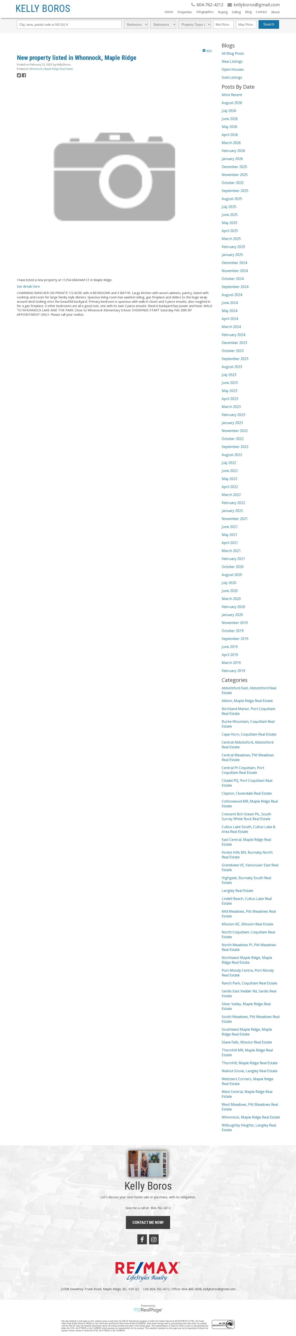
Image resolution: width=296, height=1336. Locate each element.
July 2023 (229, 374)
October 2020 (233, 566)
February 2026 (233, 150)
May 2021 (229, 534)
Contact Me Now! (148, 1222)
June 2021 (230, 526)
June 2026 (230, 118)
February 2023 (233, 414)
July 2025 (229, 206)
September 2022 (235, 446)
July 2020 (229, 582)
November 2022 (235, 430)
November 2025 (235, 174)
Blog (248, 12)
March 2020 (231, 598)
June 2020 (230, 590)
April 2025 (230, 230)
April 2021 (230, 542)
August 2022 (232, 454)
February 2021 (233, 558)
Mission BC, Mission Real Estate (247, 924)
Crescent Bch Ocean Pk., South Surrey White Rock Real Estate (246, 816)
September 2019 (235, 638)
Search (268, 24)
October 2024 (233, 278)
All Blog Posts (233, 53)
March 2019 (231, 662)
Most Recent (232, 94)
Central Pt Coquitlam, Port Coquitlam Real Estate (243, 770)
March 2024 (231, 326)
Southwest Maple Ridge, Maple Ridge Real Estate (247, 1032)
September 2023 (235, 358)
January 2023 (232, 422)
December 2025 (234, 166)
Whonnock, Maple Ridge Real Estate (51, 69)
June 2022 (230, 470)
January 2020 (232, 614)
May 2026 (229, 126)
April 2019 (230, 654)
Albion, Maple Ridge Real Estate (247, 700)
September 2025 (235, 190)
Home (168, 12)
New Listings (232, 61)
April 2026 (230, 134)
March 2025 (231, 238)
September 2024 (235, 286)
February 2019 (233, 670)
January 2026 (232, 158)
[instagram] (154, 1239)
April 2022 (230, 486)
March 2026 (231, 142)
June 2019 (230, 646)
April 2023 (230, 398)
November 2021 (235, 518)
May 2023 (229, 390)
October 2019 (233, 630)
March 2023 (231, 406)
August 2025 (232, 198)
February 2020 (233, 606)
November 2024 (235, 270)
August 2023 (232, 366)
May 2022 (229, 478)
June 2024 (230, 302)
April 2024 (230, 318)
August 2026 (232, 102)
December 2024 (234, 262)
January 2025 (232, 254)
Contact (261, 12)
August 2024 (232, 294)
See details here (28, 286)
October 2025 (233, 182)
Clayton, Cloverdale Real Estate (247, 793)
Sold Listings (232, 77)
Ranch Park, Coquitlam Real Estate (249, 983)
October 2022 (233, 438)
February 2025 (233, 246)
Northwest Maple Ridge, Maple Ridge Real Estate (247, 960)
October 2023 (233, 350)
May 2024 (229, 310)
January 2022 (232, 510)
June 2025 (230, 214)
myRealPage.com (148, 1310)
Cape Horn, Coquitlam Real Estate (249, 734)
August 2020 (232, 574)
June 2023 (230, 382)
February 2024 (233, 334)
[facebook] (142, 1239)
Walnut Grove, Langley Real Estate (249, 1071)
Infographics (205, 12)
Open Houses (233, 69)
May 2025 (229, 222)
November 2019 (235, 622)
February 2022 (233, 502)
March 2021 (231, 550)
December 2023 (234, 342)
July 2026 (229, 110)
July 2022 (229, 462)
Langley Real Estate (237, 890)
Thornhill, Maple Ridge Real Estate (250, 1063)
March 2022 (231, 494)
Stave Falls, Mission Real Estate (247, 1042)
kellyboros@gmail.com (219, 1289)
